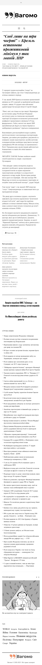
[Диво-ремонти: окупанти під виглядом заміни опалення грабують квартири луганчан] (11, 277)
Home (4, 64)
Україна (13, 643)
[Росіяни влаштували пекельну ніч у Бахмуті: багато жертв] (11, 255)
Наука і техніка (9, 636)
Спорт (5, 643)
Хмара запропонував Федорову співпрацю (19, 336)
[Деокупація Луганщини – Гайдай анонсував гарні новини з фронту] (29, 255)
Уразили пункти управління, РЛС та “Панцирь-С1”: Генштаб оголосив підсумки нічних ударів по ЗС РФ (22, 375)
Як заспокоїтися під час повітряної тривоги (17, 613)
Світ (35, 639)
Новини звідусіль (13, 64)
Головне (13, 632)
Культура (33, 632)
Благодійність (23, 629)
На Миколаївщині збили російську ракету (21, 318)
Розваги (28, 639)
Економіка (23, 632)
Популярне (18, 639)
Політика (7, 639)
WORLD (6, 629)
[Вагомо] (21, 15)
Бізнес (33, 629)
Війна (5, 632)
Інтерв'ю (14, 629)
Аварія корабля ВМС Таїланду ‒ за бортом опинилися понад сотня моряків (21, 304)
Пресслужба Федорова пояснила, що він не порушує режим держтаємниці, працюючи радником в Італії (19, 544)
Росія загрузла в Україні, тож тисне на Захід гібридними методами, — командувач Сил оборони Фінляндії (19, 552)
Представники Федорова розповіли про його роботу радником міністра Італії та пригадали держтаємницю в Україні (20, 428)
